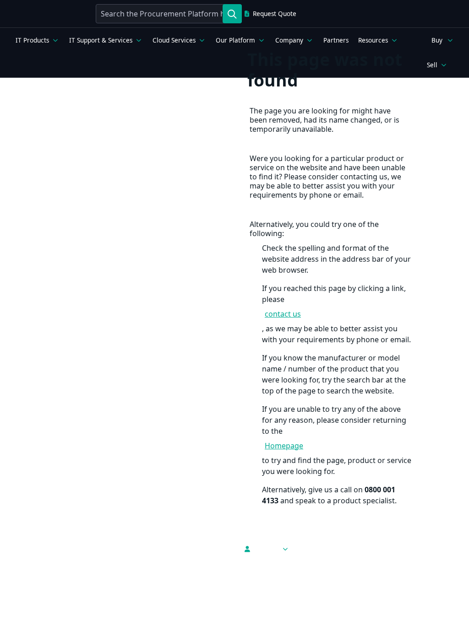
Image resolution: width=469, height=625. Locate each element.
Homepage (284, 446)
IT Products (32, 40)
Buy (436, 40)
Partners (336, 40)
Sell (432, 65)
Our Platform (235, 40)
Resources (373, 40)
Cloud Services (174, 40)
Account (266, 549)
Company (289, 40)
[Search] (232, 13)
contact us (283, 314)
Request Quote (274, 14)
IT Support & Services (100, 40)
